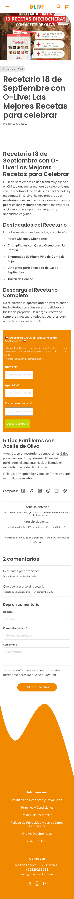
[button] (58, 6)
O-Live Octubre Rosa (37, 833)
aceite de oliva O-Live (32, 467)
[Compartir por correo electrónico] (56, 491)
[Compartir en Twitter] (31, 491)
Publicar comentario (37, 687)
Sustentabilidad (37, 841)
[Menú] (7, 6)
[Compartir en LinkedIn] (40, 491)
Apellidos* (12, 385)
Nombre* (11, 367)
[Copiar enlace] (65, 491)
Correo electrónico (15, 628)
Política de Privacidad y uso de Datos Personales (37, 824)
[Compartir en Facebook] (23, 491)
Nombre (8, 611)
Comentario (11, 644)
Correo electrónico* (18, 403)
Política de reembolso (37, 815)
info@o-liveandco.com (37, 874)
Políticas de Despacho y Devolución (37, 800)
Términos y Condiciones (37, 807)
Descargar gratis (17, 423)
